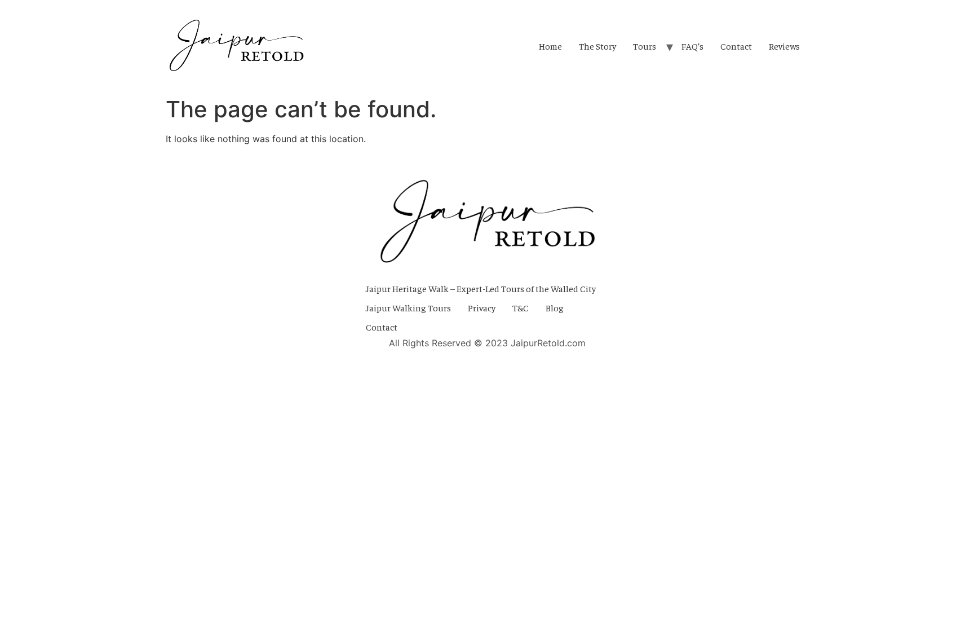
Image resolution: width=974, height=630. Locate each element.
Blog (555, 307)
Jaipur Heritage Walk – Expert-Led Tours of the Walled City (481, 288)
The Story (597, 45)
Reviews (784, 45)
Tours (644, 45)
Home (550, 45)
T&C (520, 307)
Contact (736, 45)
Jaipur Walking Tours (408, 307)
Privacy (481, 307)
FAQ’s (692, 45)
